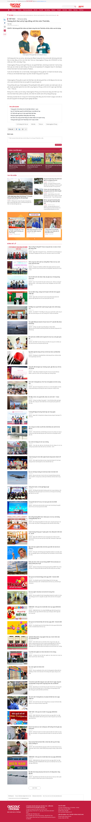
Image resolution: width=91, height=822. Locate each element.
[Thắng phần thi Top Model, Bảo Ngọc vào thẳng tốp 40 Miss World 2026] (34, 222)
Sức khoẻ (65, 10)
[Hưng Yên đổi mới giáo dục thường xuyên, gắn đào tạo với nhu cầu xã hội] (17, 372)
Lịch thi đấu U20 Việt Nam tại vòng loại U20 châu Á (16, 166)
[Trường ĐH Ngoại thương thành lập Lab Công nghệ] (17, 417)
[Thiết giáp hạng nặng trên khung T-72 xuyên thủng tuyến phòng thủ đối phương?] (20, 186)
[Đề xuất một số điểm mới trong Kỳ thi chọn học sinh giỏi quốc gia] (17, 342)
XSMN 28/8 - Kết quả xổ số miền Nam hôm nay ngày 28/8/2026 (45, 757)
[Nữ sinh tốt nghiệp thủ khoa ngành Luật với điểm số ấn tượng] (52, 222)
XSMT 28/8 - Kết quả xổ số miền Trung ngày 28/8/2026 (43, 712)
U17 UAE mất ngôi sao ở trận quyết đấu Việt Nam (23, 113)
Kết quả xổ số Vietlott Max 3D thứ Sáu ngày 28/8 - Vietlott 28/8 (45, 622)
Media (70, 10)
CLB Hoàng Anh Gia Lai (22, 124)
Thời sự (19, 10)
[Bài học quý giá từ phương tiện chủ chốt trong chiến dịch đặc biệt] (38, 202)
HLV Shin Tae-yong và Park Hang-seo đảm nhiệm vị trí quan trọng (28, 117)
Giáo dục (14, 10)
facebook (4, 22)
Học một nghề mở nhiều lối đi (36, 667)
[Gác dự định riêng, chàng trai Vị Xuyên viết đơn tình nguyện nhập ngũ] (17, 297)
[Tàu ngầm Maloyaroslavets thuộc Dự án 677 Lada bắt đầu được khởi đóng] (17, 327)
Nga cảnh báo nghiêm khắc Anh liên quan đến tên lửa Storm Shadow (44, 547)
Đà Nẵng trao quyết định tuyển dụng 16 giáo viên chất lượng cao (44, 307)
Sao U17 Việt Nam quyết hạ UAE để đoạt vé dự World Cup (25, 111)
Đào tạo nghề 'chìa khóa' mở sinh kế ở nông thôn (41, 592)
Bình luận (4, 30)
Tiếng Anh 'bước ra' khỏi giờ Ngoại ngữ (39, 487)
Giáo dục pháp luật (27, 10)
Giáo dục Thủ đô (81, 6)
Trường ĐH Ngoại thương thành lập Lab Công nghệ (42, 412)
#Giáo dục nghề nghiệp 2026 (39, 15)
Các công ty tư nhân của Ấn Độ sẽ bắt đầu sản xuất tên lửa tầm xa (44, 427)
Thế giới (59, 10)
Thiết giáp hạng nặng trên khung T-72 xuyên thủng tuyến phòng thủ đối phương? (19, 197)
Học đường (47, 10)
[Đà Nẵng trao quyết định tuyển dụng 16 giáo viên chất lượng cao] (17, 312)
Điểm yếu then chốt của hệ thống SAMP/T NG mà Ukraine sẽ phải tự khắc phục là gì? (44, 562)
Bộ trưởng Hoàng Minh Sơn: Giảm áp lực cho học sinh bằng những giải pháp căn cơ (44, 517)
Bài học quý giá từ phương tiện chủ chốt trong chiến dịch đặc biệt (52, 201)
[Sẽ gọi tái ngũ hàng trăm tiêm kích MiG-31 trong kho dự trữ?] (38, 181)
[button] (61, 227)
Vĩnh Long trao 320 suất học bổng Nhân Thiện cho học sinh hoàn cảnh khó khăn (44, 262)
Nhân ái (53, 10)
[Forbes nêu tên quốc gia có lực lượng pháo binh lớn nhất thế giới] (38, 192)
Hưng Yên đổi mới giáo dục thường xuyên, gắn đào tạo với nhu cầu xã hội (45, 367)
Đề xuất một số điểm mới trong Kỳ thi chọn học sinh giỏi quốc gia (45, 337)
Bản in (4, 26)
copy (26, 129)
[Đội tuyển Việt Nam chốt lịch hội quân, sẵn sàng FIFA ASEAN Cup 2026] (53, 158)
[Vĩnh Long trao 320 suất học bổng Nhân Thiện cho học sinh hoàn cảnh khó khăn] (17, 267)
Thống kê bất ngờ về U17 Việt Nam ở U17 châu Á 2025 (24, 119)
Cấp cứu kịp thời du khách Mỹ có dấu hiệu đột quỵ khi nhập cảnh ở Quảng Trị (44, 742)
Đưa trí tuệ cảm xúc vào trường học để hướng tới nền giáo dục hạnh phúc (45, 727)
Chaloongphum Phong (51, 124)
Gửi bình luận (58, 144)
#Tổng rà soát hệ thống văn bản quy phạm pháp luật (23, 15)
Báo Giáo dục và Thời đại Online (15, 5)
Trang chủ (8, 10)
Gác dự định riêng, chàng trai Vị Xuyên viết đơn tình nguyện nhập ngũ (44, 292)
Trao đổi (41, 10)
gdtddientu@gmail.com (41, 1)
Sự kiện (11, 15)
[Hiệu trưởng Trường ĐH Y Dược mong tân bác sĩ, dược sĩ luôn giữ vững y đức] (17, 252)
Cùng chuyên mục (15, 150)
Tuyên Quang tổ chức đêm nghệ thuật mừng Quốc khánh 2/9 (45, 457)
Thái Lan (41, 124)
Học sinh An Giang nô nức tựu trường (39, 442)
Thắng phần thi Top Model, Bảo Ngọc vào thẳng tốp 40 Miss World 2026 (34, 231)
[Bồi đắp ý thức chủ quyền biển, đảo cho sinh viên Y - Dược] (17, 402)
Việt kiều (33, 124)
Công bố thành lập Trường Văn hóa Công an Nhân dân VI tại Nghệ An (44, 787)
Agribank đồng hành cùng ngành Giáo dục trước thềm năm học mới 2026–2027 (44, 637)
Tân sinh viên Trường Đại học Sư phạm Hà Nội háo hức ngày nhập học (44, 697)
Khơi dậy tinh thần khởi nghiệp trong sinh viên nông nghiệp (44, 817)
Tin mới (4, 34)
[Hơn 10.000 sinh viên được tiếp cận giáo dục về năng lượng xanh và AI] (17, 282)
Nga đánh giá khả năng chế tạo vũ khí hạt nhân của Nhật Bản (44, 352)
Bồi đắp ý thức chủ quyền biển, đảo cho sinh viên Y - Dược (44, 397)
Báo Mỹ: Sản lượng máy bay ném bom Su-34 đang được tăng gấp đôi (44, 772)
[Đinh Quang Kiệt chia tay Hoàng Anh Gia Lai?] (35, 158)
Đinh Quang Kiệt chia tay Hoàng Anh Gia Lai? (35, 166)
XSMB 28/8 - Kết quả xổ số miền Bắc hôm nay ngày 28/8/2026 (45, 607)
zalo (4, 19)
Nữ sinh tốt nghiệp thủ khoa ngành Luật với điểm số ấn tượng (52, 231)
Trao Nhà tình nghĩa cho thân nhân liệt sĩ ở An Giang (42, 652)
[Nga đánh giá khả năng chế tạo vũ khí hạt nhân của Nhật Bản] (17, 357)
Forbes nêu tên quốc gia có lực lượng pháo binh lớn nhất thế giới (52, 190)
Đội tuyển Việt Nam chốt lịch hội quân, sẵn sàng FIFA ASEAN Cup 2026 (53, 167)
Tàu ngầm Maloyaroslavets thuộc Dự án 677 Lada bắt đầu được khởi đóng (45, 322)
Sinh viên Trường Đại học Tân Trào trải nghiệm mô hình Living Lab (45, 382)
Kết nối (35, 10)
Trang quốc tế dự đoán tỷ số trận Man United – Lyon (24, 109)
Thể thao (81, 10)
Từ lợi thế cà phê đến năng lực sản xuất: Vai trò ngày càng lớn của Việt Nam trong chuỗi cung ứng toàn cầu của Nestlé (45, 682)
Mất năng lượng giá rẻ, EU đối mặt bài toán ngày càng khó (16, 230)
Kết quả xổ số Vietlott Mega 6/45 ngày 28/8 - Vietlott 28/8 (44, 577)
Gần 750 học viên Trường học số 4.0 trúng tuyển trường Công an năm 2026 (45, 802)
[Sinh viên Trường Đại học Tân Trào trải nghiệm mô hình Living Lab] (17, 387)
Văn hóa (75, 10)
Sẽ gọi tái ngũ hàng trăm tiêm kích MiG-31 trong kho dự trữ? (53, 179)
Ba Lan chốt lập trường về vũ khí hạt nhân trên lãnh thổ (43, 472)
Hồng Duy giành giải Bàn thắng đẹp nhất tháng (23, 115)
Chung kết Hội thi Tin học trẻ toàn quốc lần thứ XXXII (43, 502)
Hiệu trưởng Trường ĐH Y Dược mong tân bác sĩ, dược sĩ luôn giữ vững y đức (45, 247)
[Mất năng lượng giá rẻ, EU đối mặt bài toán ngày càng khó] (16, 222)
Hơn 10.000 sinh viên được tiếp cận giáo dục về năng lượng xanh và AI (44, 277)
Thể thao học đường (22, 19)
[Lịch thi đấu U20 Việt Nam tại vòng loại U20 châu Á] (17, 158)
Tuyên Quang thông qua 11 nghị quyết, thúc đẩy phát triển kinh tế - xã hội (45, 532)
